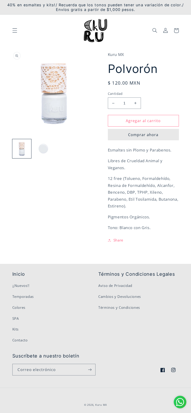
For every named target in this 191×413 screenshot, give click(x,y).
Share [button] (118, 240)
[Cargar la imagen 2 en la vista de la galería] (43, 148)
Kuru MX (101, 404)
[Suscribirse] (90, 369)
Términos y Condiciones (119, 307)
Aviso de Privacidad (115, 285)
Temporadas (23, 296)
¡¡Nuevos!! (21, 285)
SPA (15, 318)
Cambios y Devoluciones (119, 296)
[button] (14, 30)
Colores (18, 307)
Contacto (20, 340)
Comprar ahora (143, 134)
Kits (15, 329)
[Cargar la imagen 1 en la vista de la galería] (21, 148)
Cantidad (115, 93)
